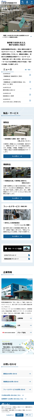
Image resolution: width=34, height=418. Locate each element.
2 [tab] (16, 30)
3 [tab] (18, 30)
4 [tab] (20, 30)
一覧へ (29, 69)
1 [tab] (13, 30)
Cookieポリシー (10, 415)
